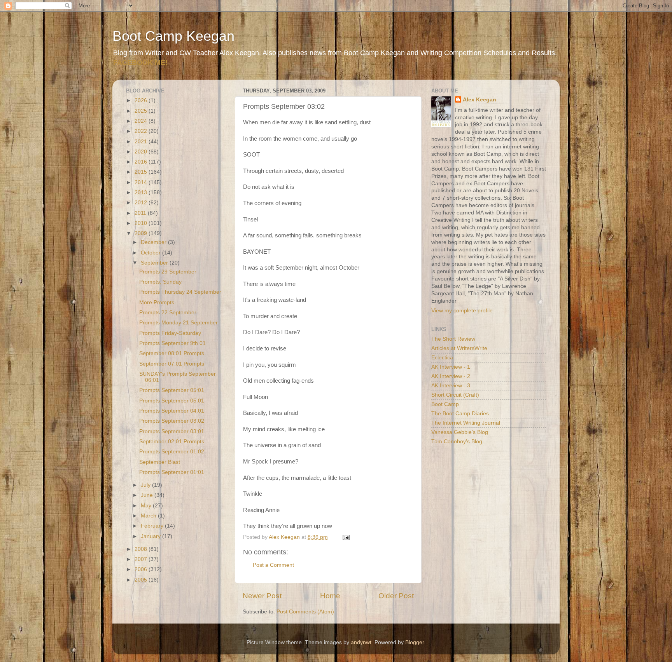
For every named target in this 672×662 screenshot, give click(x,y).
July (146, 485)
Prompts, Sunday (160, 282)
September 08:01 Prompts (171, 353)
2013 (142, 192)
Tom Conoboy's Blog (456, 441)
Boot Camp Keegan (173, 36)
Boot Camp (445, 404)
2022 (142, 131)
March (149, 516)
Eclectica (442, 358)
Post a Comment (273, 565)
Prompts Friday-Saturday (170, 333)
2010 (142, 223)
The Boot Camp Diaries (460, 413)
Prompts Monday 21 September (178, 323)
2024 (142, 121)
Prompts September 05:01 (171, 390)
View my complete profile (462, 311)
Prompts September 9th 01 (172, 343)
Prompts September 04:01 (171, 411)
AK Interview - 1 (450, 367)
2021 (142, 142)
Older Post (396, 596)
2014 (142, 182)
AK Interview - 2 (450, 376)
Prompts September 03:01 (171, 431)
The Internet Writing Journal (465, 423)
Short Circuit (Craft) (455, 395)
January (151, 536)
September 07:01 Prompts (171, 364)
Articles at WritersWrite (459, 348)
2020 (142, 152)
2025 (142, 111)
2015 (142, 172)
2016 (142, 162)
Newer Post (262, 596)
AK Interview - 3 (450, 385)
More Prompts (156, 302)
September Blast (159, 462)
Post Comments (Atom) (305, 612)
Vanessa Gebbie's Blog (459, 432)
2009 (142, 233)
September (155, 263)
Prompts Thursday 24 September (180, 292)
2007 (142, 559)
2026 (142, 100)
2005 (142, 580)
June (147, 495)
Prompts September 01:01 (171, 472)
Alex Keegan (479, 100)
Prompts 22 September (167, 312)
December (154, 242)
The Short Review (453, 339)
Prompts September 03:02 (171, 421)
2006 (142, 569)
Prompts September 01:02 (171, 452)
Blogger (414, 642)
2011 (141, 213)
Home (330, 596)
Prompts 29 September (167, 272)
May (147, 506)
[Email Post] (345, 537)
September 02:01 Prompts (171, 441)
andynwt (361, 642)
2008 (142, 549)
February (153, 526)
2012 (142, 203)
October (151, 253)
